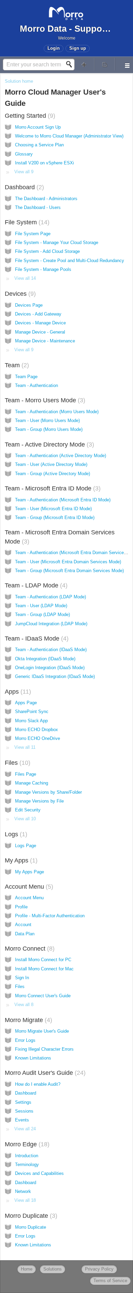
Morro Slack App (31, 720)
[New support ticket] (84, 64)
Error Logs (25, 1040)
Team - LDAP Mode (35, 585)
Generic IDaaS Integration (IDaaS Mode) (55, 676)
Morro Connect (29, 948)
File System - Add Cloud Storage (47, 251)
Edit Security (28, 809)
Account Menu (28, 886)
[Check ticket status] (104, 64)
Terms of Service (110, 1280)
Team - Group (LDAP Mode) (42, 614)
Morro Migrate (27, 1020)
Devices (19, 293)
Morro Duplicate (30, 1215)
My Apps (20, 860)
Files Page (25, 774)
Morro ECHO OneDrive (37, 738)
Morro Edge (26, 1144)
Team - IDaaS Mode (35, 638)
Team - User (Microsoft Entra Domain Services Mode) (68, 561)
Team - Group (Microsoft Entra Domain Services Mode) (69, 570)
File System (26, 222)
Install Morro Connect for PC (43, 959)
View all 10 (25, 818)
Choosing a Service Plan (39, 144)
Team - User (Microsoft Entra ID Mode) (53, 508)
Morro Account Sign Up (38, 127)
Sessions (24, 1111)
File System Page (32, 233)
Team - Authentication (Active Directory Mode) (60, 455)
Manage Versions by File (39, 801)
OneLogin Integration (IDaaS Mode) (50, 667)
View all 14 (25, 278)
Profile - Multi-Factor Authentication (50, 915)
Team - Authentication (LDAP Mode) (50, 596)
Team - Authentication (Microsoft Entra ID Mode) (62, 499)
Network (23, 1191)
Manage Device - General (40, 332)
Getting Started (29, 115)
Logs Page (25, 845)
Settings (23, 1102)
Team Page (26, 376)
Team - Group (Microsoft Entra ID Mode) (54, 517)
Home (26, 1269)
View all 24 (25, 1128)
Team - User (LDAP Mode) (41, 605)
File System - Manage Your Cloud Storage (56, 242)
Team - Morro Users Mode (44, 400)
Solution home (19, 81)
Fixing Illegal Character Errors (44, 1049)
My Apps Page (29, 871)
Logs (15, 834)
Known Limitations (33, 1058)
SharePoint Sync (31, 711)
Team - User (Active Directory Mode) (51, 464)
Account (23, 924)
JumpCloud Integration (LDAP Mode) (51, 623)
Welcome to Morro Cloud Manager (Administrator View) (69, 136)
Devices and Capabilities (39, 1173)
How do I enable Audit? (37, 1084)
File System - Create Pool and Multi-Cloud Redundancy (69, 260)
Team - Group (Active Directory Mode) (52, 473)
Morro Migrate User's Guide (42, 1031)
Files (16, 762)
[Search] (71, 64)
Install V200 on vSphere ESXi (44, 162)
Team (16, 365)
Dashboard (23, 187)
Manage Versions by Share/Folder (48, 792)
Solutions (52, 1269)
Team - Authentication (36, 385)
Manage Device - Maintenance (45, 340)
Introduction (26, 1155)
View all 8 (23, 1004)
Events (22, 1119)
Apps (17, 691)
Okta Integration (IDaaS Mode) (45, 658)
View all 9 (23, 171)
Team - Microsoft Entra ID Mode (52, 488)
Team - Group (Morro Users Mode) (49, 429)
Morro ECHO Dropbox (36, 729)
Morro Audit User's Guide (44, 1072)
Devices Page (29, 305)
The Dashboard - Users (38, 207)
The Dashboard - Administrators (46, 198)
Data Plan (24, 933)
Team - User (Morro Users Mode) (47, 420)
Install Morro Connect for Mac (44, 968)
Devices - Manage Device (40, 322)
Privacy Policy (99, 1269)
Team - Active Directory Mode (48, 444)
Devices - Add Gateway (38, 314)
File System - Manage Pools (43, 269)
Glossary (24, 154)
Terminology (27, 1164)
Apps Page (26, 702)
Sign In (22, 977)
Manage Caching (31, 783)
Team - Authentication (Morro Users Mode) (57, 411)
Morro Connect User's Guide (43, 995)
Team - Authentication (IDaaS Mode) (51, 649)
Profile (21, 906)
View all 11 (24, 747)
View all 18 (25, 1200)
